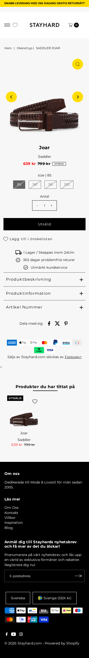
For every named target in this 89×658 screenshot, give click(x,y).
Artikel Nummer (24, 307)
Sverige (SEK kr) (57, 598)
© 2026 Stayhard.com (23, 643)
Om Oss (11, 508)
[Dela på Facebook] (49, 323)
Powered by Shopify (62, 643)
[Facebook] (7, 634)
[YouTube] (13, 634)
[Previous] (11, 96)
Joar (24, 433)
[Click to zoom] (77, 64)
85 (19, 184)
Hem (8, 48)
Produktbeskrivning (28, 279)
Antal (44, 196)
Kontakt (11, 513)
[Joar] (24, 412)
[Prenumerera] (78, 576)
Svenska (18, 598)
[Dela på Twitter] (57, 323)
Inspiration (13, 523)
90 (35, 184)
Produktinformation (28, 293)
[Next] (77, 96)
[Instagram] (21, 634)
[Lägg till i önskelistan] (35, 401)
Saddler (44, 157)
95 (50, 184)
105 (66, 184)
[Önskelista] (15, 25)
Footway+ (73, 357)
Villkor (10, 518)
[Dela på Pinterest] (66, 323)
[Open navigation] (7, 25)
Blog (8, 528)
